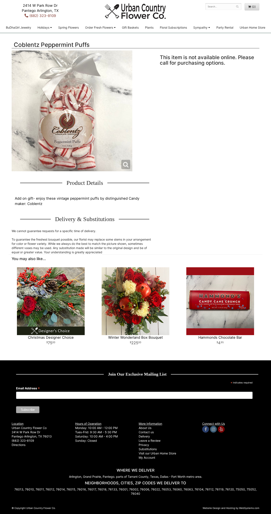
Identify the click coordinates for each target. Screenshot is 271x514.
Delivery (144, 436)
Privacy (144, 445)
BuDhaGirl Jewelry (18, 27)
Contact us (146, 432)
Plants (149, 27)
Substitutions (148, 449)
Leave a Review (149, 440)
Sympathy (200, 27)
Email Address (28, 388)
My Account (147, 457)
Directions (18, 445)
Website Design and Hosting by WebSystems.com (231, 508)
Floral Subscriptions (173, 27)
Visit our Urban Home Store (157, 453)
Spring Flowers (68, 27)
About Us (145, 428)
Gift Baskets (130, 27)
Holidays (43, 27)
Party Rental (224, 27)
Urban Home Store (252, 27)
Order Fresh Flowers (99, 27)
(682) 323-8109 (42, 16)
